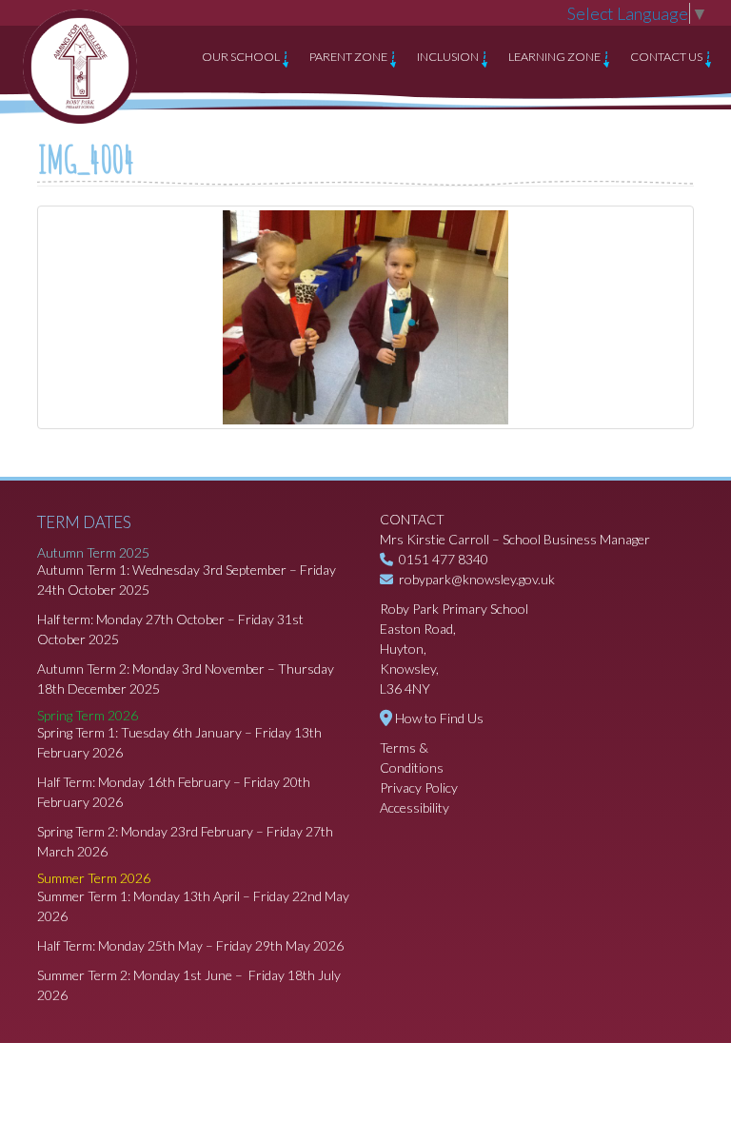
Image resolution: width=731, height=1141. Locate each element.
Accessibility (414, 807)
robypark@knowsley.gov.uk (477, 579)
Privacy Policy (419, 787)
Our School (242, 56)
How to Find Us (439, 718)
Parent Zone (349, 56)
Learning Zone (555, 56)
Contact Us (667, 56)
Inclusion (449, 56)
